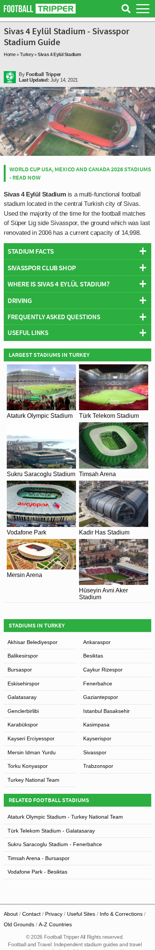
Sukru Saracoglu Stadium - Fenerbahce (55, 844)
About (11, 914)
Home (10, 54)
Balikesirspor (23, 656)
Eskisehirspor (24, 684)
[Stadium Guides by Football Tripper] (40, 9)
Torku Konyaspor (28, 766)
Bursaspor (20, 670)
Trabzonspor (98, 766)
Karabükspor (23, 725)
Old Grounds (19, 924)
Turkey (26, 54)
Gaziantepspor (100, 697)
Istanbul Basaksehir (106, 711)
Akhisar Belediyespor (33, 642)
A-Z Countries (55, 924)
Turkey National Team (33, 780)
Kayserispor (97, 738)
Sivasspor (94, 752)
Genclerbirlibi (23, 711)
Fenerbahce (97, 684)
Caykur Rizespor (103, 670)
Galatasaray (22, 697)
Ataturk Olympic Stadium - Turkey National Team (65, 817)
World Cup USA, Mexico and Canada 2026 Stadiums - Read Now (80, 173)
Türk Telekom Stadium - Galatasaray (51, 831)
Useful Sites (81, 914)
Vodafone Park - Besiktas (37, 872)
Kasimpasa (96, 725)
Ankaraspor (97, 642)
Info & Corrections (121, 914)
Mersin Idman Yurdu (32, 752)
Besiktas (93, 656)
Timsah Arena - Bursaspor (39, 858)
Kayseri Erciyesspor (31, 738)
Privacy (53, 914)
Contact (31, 914)
